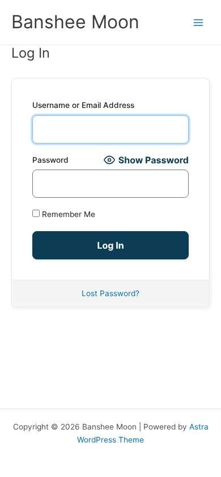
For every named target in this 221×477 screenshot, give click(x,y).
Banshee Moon (75, 22)
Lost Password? (110, 293)
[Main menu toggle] (198, 22)
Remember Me (67, 214)
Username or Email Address (83, 105)
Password (50, 159)
